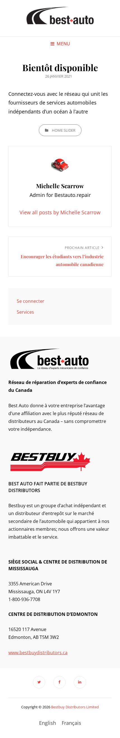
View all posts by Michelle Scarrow (60, 212)
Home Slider (63, 130)
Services (25, 312)
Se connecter (30, 301)
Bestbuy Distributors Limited (75, 706)
